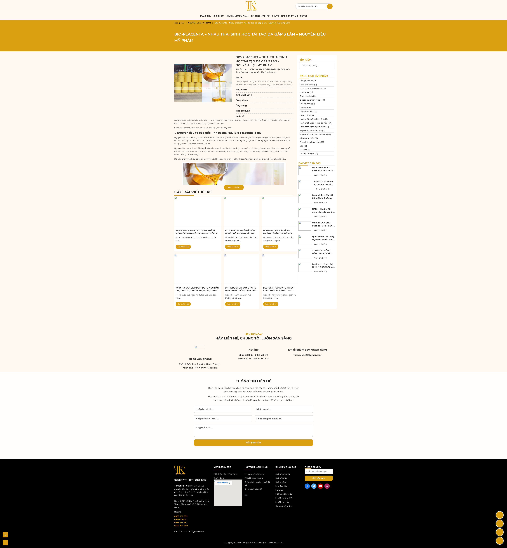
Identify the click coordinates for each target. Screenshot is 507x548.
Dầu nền (304, 107)
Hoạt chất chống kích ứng (312, 119)
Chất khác (304, 92)
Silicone (303, 149)
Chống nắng (306, 104)
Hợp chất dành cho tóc (311, 130)
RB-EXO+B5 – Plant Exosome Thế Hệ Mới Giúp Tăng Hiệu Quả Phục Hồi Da (196, 232)
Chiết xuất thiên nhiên (310, 100)
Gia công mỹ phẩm (260, 16)
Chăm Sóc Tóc (281, 478)
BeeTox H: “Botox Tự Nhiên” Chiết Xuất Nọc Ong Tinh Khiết (278, 289)
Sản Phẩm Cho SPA (283, 498)
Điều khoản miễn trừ (254, 478)
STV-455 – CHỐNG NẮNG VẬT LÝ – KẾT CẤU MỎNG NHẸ (322, 252)
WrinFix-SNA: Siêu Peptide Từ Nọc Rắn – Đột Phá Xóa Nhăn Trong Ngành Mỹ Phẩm (197, 289)
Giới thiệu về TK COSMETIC (225, 474)
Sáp (301, 146)
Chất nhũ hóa (306, 96)
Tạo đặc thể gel (307, 153)
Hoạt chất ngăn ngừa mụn (312, 127)
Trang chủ (179, 23)
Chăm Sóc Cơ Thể (282, 474)
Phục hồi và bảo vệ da (310, 142)
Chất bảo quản (307, 84)
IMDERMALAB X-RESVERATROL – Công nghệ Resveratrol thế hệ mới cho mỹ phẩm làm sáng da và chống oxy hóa (323, 169)
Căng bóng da (306, 81)
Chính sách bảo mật (253, 489)
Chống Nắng (281, 482)
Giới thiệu (218, 16)
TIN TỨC (303, 16)
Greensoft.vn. (277, 542)
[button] (264, 81)
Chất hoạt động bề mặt (311, 88)
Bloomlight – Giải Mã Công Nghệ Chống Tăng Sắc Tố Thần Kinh (240, 232)
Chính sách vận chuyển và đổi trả (257, 483)
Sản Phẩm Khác (282, 502)
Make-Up (279, 490)
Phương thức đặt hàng (254, 474)
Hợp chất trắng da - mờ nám (313, 134)
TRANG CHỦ (205, 16)
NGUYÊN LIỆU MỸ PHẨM (237, 16)
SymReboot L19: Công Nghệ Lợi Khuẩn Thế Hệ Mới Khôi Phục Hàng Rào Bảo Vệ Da (240, 289)
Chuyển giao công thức (285, 16)
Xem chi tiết (183, 246)
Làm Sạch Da (281, 486)
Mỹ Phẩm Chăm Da (283, 494)
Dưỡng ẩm (305, 115)
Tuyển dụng (219, 478)
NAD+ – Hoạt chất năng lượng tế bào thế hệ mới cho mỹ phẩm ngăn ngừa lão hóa (277, 232)
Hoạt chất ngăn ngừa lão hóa (313, 123)
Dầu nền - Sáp (306, 111)
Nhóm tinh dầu (307, 138)
